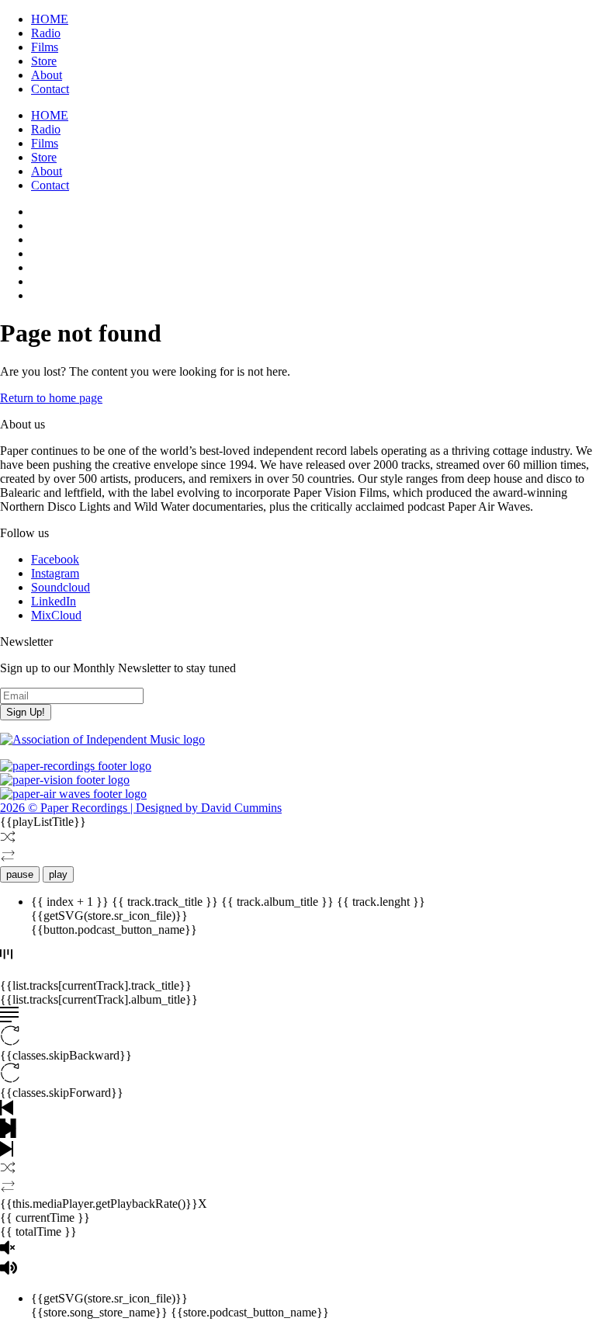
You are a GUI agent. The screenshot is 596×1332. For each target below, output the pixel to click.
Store (44, 61)
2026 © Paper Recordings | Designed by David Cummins (141, 807)
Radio (46, 33)
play (58, 874)
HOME (49, 19)
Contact (50, 88)
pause (19, 874)
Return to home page (51, 397)
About (46, 75)
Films (44, 47)
